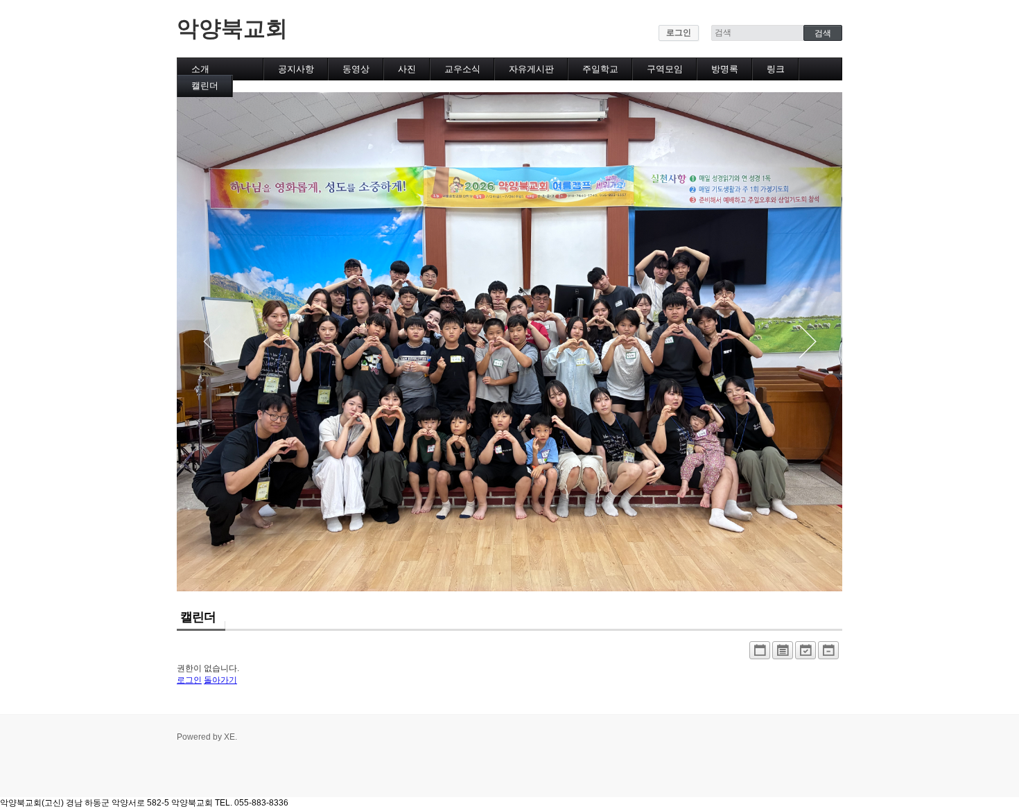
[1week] (828, 654)
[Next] (807, 341)
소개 (200, 69)
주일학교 (600, 69)
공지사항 (296, 69)
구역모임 (665, 69)
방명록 (724, 69)
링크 (776, 69)
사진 (407, 69)
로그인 (678, 32)
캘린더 (204, 85)
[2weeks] (805, 654)
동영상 (355, 69)
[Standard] (759, 654)
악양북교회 (232, 28)
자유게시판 (531, 69)
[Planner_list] (782, 654)
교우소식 (462, 69)
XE (229, 737)
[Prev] (211, 341)
